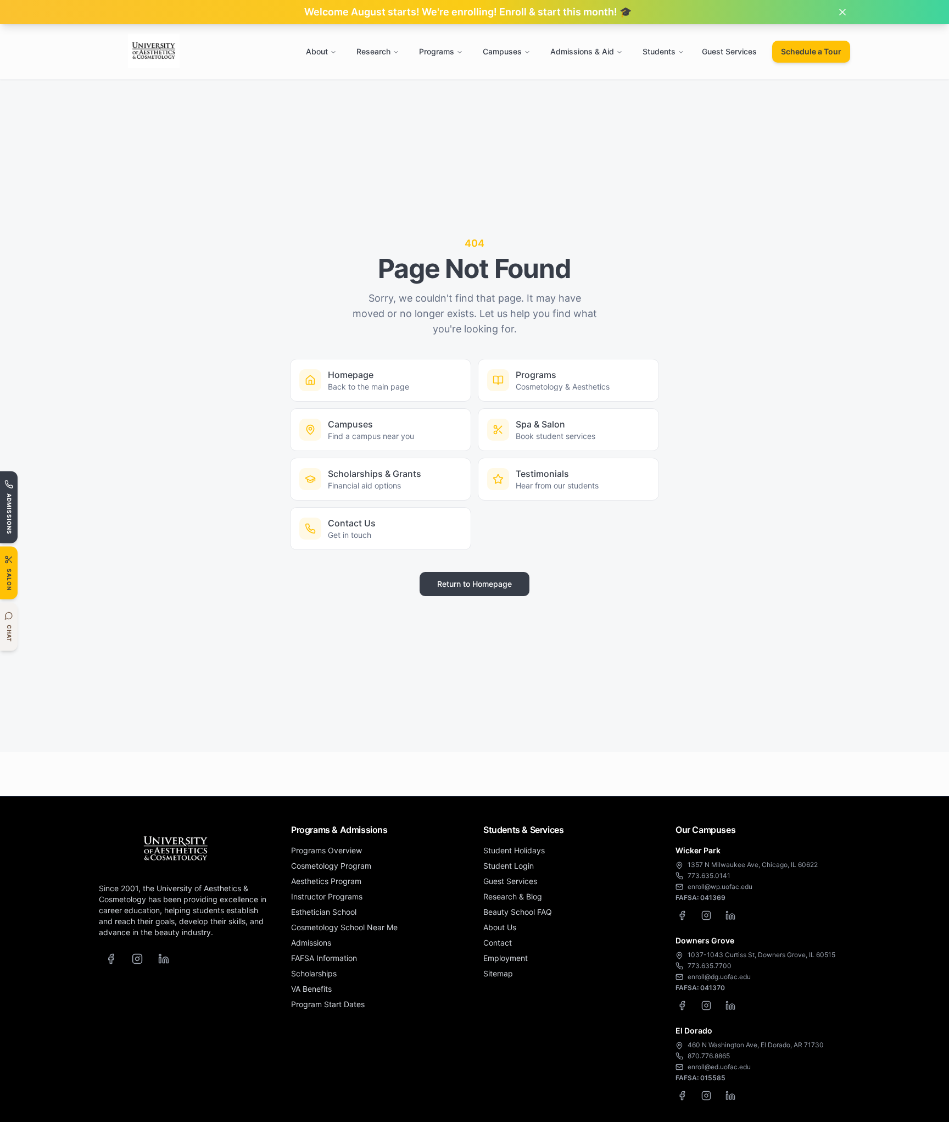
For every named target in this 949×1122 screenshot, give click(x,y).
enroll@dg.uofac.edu (719, 977)
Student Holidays (514, 850)
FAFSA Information (324, 958)
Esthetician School (323, 912)
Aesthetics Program (326, 881)
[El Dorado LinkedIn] (730, 1096)
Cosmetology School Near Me (344, 927)
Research (373, 51)
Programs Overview (326, 850)
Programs (436, 51)
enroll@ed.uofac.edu (719, 1067)
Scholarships (314, 973)
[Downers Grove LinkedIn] (730, 1006)
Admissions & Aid (582, 51)
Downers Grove (705, 940)
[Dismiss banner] (842, 12)
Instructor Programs (326, 896)
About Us (499, 927)
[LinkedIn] (164, 959)
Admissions (311, 942)
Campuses (502, 51)
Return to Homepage (474, 583)
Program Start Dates (328, 1004)
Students (659, 51)
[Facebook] (111, 959)
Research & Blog (512, 896)
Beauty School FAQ (517, 912)
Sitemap (498, 973)
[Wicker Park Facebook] (682, 915)
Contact (497, 942)
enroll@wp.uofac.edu (720, 886)
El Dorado (694, 1030)
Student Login (508, 865)
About (317, 51)
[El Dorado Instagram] (706, 1096)
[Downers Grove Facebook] (682, 1006)
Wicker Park (698, 850)
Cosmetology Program (331, 865)
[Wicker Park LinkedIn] (730, 915)
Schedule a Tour (811, 51)
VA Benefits (311, 988)
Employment (505, 958)
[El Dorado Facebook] (682, 1096)
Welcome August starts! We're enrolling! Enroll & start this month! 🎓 (468, 12)
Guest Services (729, 51)
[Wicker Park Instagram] (706, 915)
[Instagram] (137, 959)
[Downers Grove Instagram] (706, 1006)
